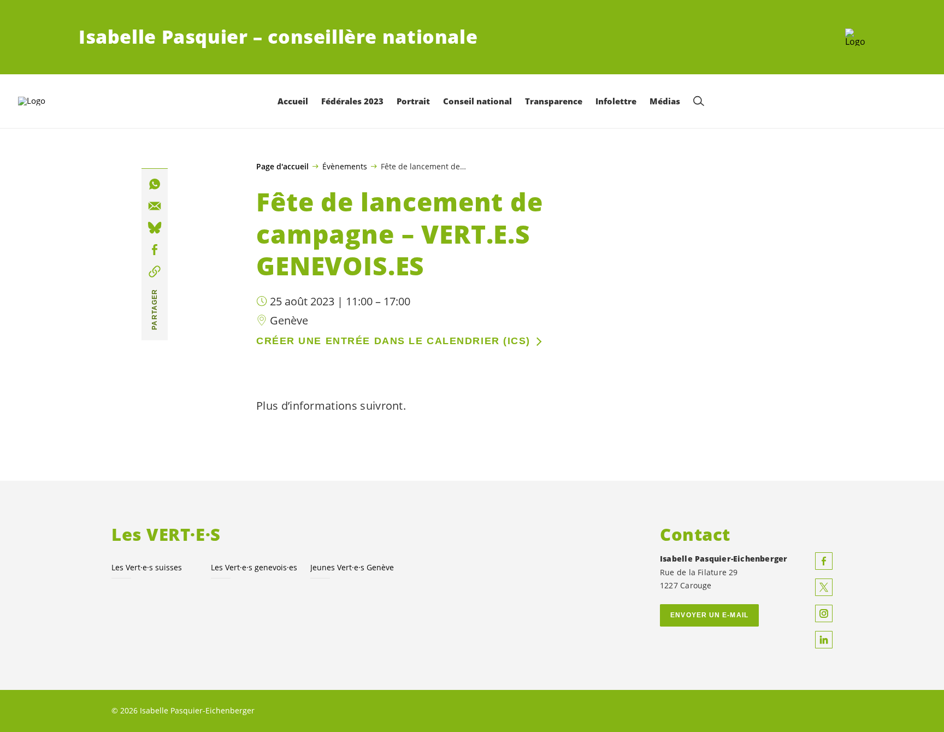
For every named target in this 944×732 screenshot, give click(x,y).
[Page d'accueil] (855, 37)
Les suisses (146, 567)
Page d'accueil (282, 166)
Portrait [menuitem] (413, 101)
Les (254, 567)
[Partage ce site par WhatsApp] (155, 184)
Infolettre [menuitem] (615, 101)
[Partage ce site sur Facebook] (155, 250)
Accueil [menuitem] (293, 101)
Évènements (344, 166)
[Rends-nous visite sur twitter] (824, 587)
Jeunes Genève (352, 567)
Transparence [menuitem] (553, 101)
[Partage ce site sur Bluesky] (155, 228)
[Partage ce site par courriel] (155, 206)
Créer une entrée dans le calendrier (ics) (393, 340)
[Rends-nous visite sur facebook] (824, 561)
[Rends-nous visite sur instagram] (824, 613)
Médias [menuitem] (665, 101)
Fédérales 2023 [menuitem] (352, 101)
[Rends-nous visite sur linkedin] (824, 639)
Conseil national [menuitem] (477, 101)
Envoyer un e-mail (709, 615)
